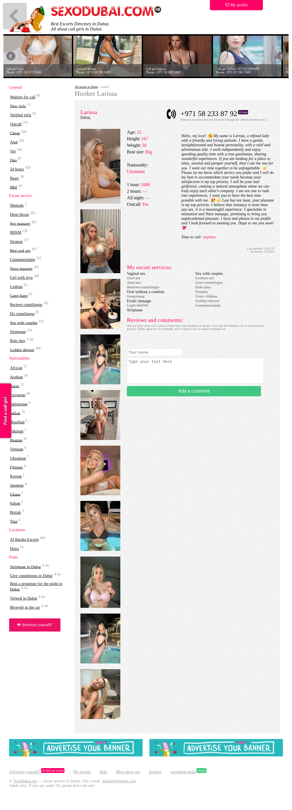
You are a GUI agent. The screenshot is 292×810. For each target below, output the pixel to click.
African (16, 368)
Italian (15, 503)
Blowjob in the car (25, 607)
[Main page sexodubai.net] (106, 15)
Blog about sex (128, 772)
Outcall (16, 124)
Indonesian (18, 404)
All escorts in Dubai (86, 86)
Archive (155, 772)
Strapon (16, 241)
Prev (10, 56)
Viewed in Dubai (23, 598)
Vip (13, 151)
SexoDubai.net (25, 781)
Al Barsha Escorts (24, 539)
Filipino (16, 467)
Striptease (18, 332)
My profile (238, 5)
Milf (13, 187)
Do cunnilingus (22, 314)
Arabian (16, 377)
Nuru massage (21, 268)
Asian (14, 386)
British (15, 512)
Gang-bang (19, 295)
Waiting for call (22, 97)
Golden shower (22, 350)
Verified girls (20, 115)
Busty (14, 178)
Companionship (22, 259)
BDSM (15, 232)
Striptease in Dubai (25, 567)
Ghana (15, 494)
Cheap (15, 133)
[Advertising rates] (216, 755)
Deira (14, 549)
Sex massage (20, 223)
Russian (16, 440)
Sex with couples (23, 322)
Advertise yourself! (36, 625)
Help (103, 772)
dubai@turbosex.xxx (119, 781)
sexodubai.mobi (183, 772)
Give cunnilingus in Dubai (31, 576)
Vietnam (16, 449)
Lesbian (16, 287)
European (17, 395)
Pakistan (16, 431)
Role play (17, 341)
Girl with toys (21, 277)
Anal (14, 142)
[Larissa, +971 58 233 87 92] (100, 202)
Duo (13, 160)
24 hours (17, 169)
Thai (13, 521)
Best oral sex (20, 250)
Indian (15, 413)
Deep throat (19, 214)
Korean (16, 476)
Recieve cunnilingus (26, 305)
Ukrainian (18, 458)
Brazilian (17, 422)
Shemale (17, 205)
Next (281, 56)
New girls (18, 106)
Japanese (17, 485)
